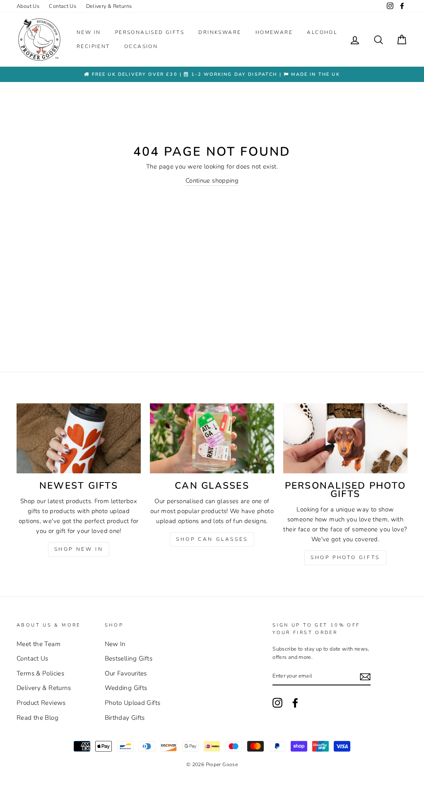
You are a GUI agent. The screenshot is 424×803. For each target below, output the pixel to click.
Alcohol (322, 32)
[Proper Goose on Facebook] (402, 6)
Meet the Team (38, 644)
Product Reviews (41, 703)
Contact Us (62, 6)
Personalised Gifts (149, 32)
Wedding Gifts (126, 688)
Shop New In (79, 549)
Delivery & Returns (109, 6)
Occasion (141, 46)
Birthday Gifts (125, 718)
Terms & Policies (40, 673)
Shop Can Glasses (212, 539)
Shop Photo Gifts (345, 557)
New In (89, 32)
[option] (212, 74)
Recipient (93, 46)
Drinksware (219, 32)
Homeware (274, 32)
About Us (28, 6)
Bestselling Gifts (128, 658)
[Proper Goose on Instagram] (390, 6)
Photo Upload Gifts (133, 703)
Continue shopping (212, 180)
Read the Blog (37, 718)
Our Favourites (126, 673)
